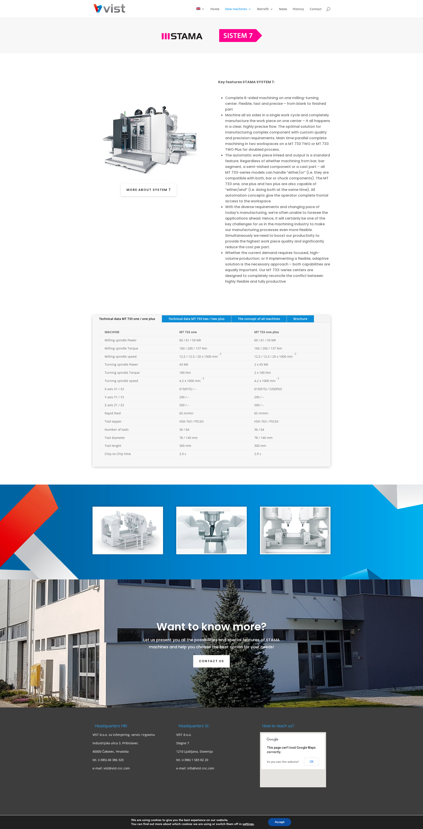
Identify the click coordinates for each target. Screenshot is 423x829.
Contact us (211, 661)
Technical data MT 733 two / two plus (196, 319)
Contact (316, 9)
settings (248, 824)
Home (214, 9)
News (283, 9)
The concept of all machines (259, 319)
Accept (279, 822)
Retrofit (263, 9)
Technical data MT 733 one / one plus (127, 319)
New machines (236, 9)
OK (312, 761)
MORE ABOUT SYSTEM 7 (148, 190)
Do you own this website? (283, 761)
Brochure (300, 319)
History (298, 9)
